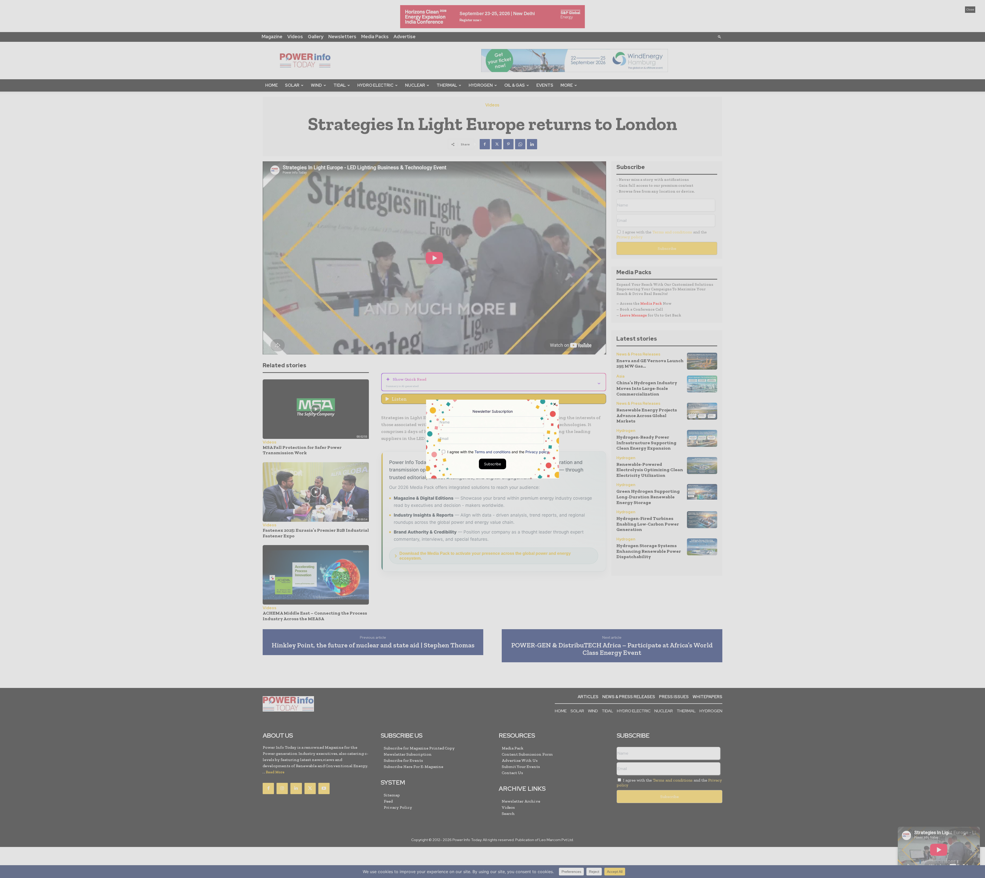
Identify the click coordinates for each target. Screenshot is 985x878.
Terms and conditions (492, 452)
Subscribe (492, 464)
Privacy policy (537, 452)
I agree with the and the (497, 452)
